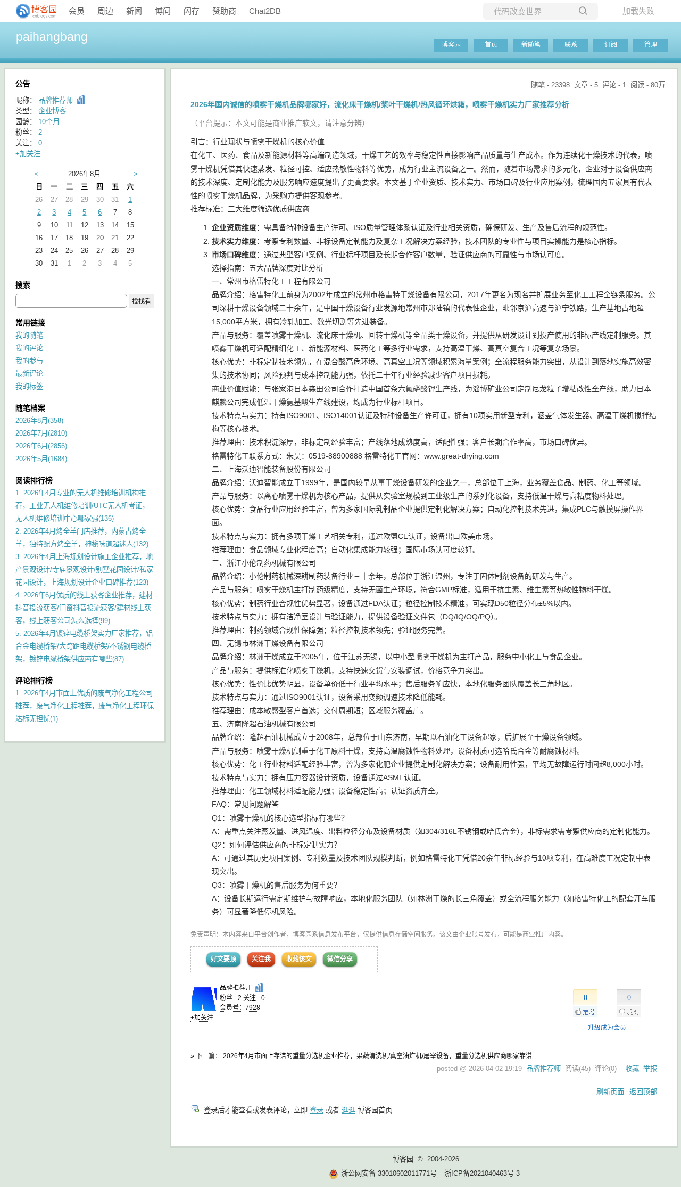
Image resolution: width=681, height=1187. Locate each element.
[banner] (32, 11)
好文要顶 (223, 959)
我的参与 (29, 361)
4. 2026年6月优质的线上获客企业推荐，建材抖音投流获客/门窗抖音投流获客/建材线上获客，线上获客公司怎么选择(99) (84, 608)
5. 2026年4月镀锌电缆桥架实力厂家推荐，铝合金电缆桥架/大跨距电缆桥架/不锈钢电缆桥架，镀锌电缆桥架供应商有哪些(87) (84, 646)
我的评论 (29, 348)
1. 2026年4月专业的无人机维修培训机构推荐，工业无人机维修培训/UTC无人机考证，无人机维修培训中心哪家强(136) (82, 505)
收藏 (632, 1069)
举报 (650, 1069)
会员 (77, 10)
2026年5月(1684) (41, 459)
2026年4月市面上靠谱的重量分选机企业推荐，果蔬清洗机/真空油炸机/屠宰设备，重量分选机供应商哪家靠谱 (377, 1056)
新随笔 (531, 44)
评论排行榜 (34, 680)
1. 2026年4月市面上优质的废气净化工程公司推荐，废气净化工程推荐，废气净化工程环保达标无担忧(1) (84, 706)
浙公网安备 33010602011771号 (389, 1173)
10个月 (49, 122)
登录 (316, 1110)
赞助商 (224, 10)
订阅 (610, 44)
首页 (491, 44)
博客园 (451, 44)
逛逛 (348, 1110)
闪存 (192, 10)
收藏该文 (299, 959)
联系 (570, 44)
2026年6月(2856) (41, 446)
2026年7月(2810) (41, 433)
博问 (163, 10)
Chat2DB (265, 10)
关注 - (254, 998)
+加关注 (201, 1017)
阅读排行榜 (34, 480)
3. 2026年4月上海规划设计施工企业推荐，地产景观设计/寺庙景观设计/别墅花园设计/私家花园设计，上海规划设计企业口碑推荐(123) (84, 569)
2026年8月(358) (39, 420)
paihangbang (52, 37)
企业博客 (52, 111)
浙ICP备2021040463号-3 (482, 1173)
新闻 (134, 10)
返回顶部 (643, 1092)
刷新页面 (610, 1092)
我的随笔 (29, 335)
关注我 (261, 959)
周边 (105, 10)
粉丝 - (231, 998)
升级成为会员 (607, 1028)
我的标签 (29, 386)
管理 (650, 44)
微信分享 (340, 959)
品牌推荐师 (236, 988)
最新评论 (29, 374)
